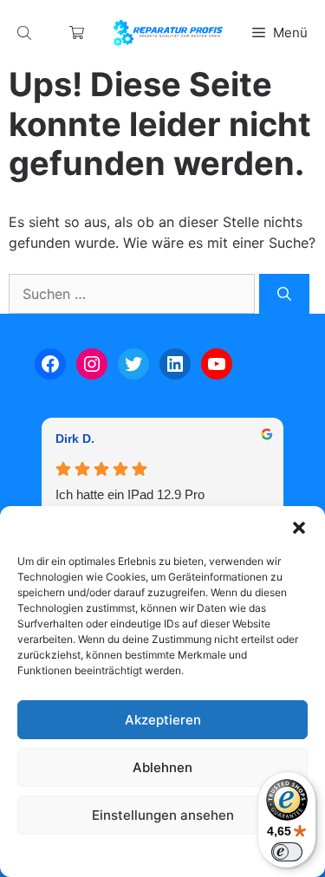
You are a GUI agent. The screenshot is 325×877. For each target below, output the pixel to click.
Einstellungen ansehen (163, 815)
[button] (299, 527)
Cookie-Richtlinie (73, 854)
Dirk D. (74, 438)
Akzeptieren (163, 719)
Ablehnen (162, 767)
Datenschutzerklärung (179, 854)
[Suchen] (284, 294)
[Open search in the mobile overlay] (26, 32)
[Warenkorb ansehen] (76, 32)
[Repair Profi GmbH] (168, 33)
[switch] (286, 851)
